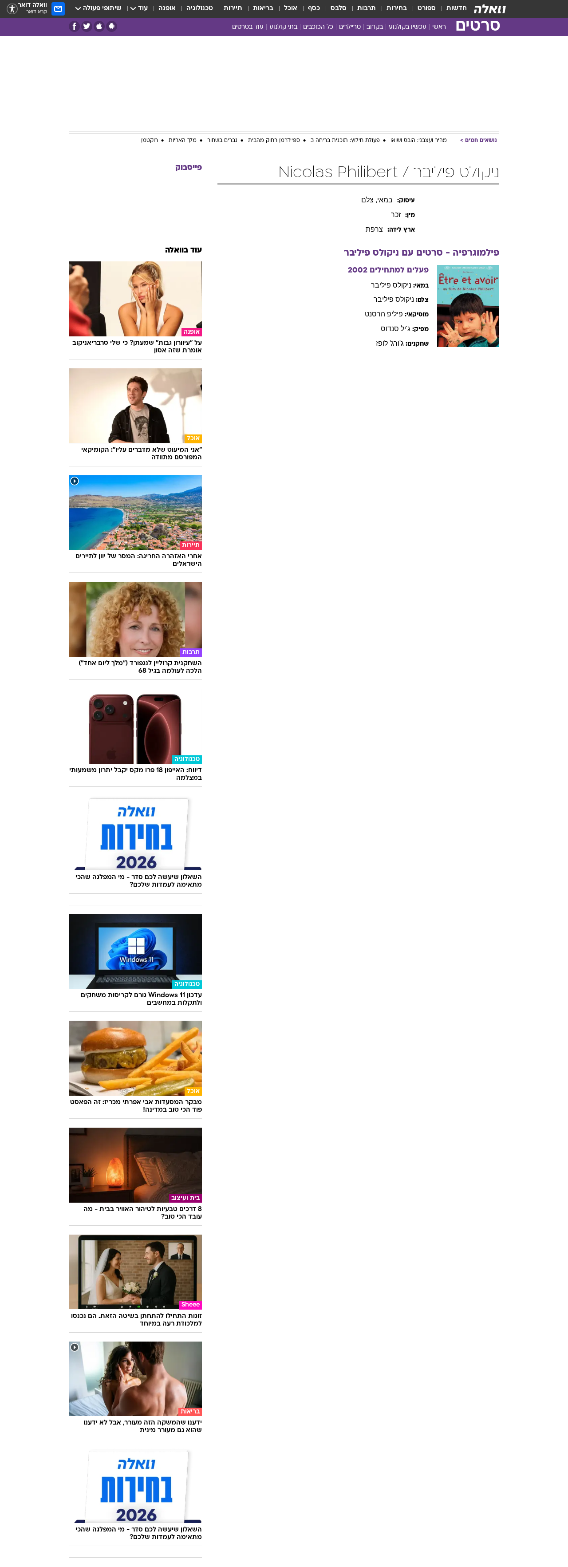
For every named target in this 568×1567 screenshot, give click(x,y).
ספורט (427, 8)
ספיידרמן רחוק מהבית (274, 140)
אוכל (290, 8)
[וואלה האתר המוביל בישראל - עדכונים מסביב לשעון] (490, 8)
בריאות (263, 8)
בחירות (397, 8)
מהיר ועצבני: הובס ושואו (418, 140)
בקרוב (375, 27)
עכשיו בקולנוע (407, 27)
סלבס (339, 8)
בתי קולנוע (283, 27)
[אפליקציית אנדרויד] (111, 26)
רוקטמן (149, 140)
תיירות (233, 8)
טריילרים (350, 27)
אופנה (167, 8)
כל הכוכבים (318, 27)
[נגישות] (12, 9)
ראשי (439, 27)
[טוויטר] (86, 26)
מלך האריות (183, 140)
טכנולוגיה (199, 8)
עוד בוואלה (183, 250)
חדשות (456, 8)
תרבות (366, 8)
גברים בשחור (222, 140)
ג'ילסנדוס (395, 328)
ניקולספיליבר (391, 285)
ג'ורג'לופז (390, 343)
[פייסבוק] (74, 26)
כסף (314, 8)
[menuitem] (451, 9)
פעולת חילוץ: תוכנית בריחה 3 (345, 140)
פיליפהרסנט (384, 314)
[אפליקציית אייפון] (99, 26)
